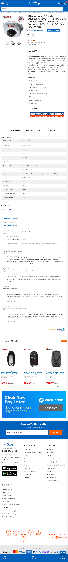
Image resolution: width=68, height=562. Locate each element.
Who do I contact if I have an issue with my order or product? (20, 270)
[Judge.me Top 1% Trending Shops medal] (23, 539)
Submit (56, 432)
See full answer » (11, 244)
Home (3, 12)
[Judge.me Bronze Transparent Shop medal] (31, 533)
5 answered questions (35, 30)
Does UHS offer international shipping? (14, 251)
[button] (7, 247)
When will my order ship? (10, 288)
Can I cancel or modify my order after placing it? (16, 231)
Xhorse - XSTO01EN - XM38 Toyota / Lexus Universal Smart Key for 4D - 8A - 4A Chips (55, 374)
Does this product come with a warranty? (14, 308)
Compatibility (28, 130)
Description (15, 130)
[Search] (34, 9)
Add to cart (11, 360)
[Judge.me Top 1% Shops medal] (38, 533)
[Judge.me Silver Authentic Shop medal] (23, 533)
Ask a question (53, 30)
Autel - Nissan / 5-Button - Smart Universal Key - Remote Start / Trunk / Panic (11, 373)
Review (52, 130)
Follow (4, 233)
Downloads (41, 130)
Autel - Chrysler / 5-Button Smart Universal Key (33, 373)
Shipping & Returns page (26, 263)
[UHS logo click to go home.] (34, 3)
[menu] (2, 3)
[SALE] (11, 358)
